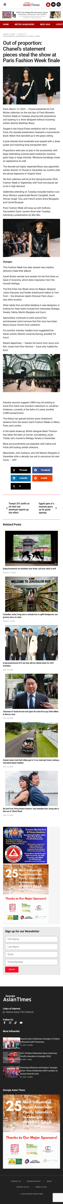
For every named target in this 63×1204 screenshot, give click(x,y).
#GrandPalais (21, 36)
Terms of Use (40, 1187)
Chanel (37, 36)
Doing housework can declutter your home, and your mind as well (29, 568)
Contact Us (16, 1181)
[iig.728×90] (31, 17)
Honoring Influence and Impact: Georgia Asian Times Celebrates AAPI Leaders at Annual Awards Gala (39, 1070)
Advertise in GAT (34, 1181)
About (49, 1181)
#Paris (31, 36)
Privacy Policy (23, 1187)
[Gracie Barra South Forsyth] (25, 863)
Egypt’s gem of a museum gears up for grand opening (46, 508)
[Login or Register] (53, 4)
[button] (4, 4)
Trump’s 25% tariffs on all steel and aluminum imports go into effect (19, 508)
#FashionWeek (9, 36)
